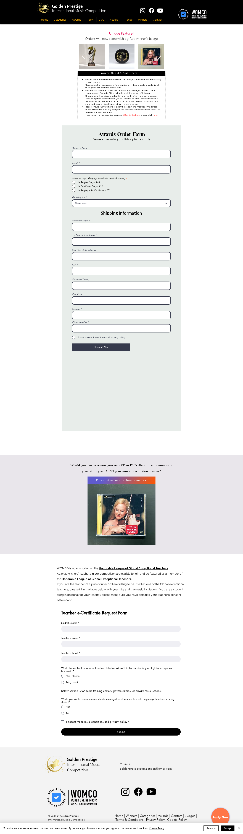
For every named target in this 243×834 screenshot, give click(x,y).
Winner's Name (79, 148)
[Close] (239, 828)
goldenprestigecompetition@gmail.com (146, 768)
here (155, 115)
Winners (131, 816)
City (74, 264)
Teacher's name (70, 637)
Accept (227, 828)
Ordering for (78, 197)
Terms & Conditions (129, 820)
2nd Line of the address (84, 250)
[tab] (121, 73)
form (123, 93)
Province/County (80, 279)
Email (75, 163)
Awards (163, 816)
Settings (211, 828)
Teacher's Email (70, 652)
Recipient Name (80, 220)
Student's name (70, 622)
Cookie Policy (177, 820)
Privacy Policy (155, 820)
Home (119, 816)
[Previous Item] (84, 56)
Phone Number (79, 322)
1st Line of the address (83, 235)
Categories (147, 816)
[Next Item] (159, 56)
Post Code (77, 294)
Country (76, 309)
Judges (190, 816)
